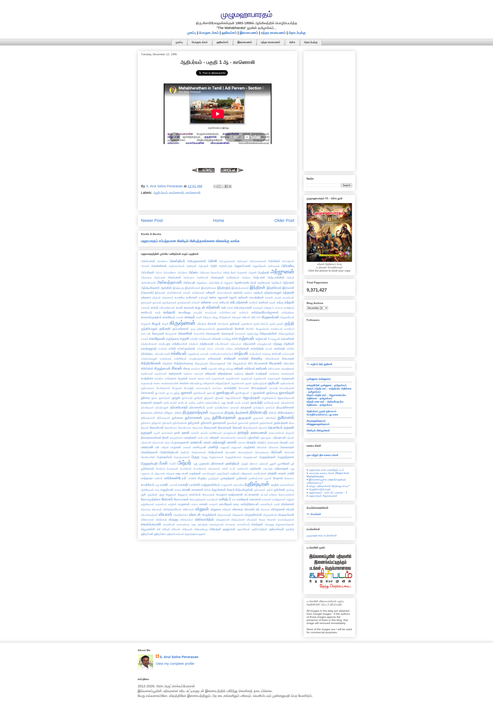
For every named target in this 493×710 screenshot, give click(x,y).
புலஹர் (244, 463)
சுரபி (208, 378)
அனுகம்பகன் (242, 266)
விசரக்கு (146, 509)
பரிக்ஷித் (251, 442)
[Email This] (215, 186)
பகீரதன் (214, 437)
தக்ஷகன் (146, 402)
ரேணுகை (183, 494)
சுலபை (157, 383)
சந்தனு (277, 343)
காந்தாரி (169, 312)
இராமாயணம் (249, 33)
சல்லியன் (179, 353)
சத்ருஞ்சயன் (264, 343)
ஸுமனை (230, 524)
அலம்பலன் (159, 277)
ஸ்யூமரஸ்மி (148, 529)
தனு (223, 402)
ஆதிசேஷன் (263, 282)
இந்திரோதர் (274, 287)
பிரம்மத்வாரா (262, 452)
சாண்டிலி (215, 353)
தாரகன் (234, 407)
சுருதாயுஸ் (288, 378)
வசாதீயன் (212, 499)
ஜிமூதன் (209, 397)
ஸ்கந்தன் (257, 524)
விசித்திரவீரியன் (172, 509)
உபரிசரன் (191, 297)
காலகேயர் (168, 317)
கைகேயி (289, 328)
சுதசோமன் (147, 373)
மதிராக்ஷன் (281, 468)
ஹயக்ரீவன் (243, 529)
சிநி (229, 363)
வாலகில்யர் (266, 504)
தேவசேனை (184, 427)
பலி (157, 447)
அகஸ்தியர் (177, 261)
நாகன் (204, 432)
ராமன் (186, 490)
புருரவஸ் (204, 463)
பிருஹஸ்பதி (149, 463)
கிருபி (165, 323)
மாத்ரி (290, 473)
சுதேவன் (210, 373)
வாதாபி (213, 504)
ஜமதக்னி (259, 392)
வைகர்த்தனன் (286, 519)
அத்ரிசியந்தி (225, 266)
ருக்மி (270, 489)
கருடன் (200, 307)
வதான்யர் (161, 504)
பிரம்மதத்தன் (245, 452)
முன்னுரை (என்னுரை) (319, 378)
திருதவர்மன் (217, 412)
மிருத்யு (202, 478)
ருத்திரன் (153, 494)
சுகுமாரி (212, 368)
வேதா (262, 519)
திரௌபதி (258, 412)
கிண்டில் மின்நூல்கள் (318, 430)
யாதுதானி (226, 484)
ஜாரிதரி (198, 397)
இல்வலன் (160, 292)
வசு (234, 499)
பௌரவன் (172, 468)
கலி (223, 307)
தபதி (230, 402)
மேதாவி (278, 478)
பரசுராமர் (196, 442)
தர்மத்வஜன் (162, 407)
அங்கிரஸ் (274, 261)
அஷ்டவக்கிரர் (275, 277)
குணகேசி (246, 323)
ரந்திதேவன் (147, 489)
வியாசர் (165, 514)
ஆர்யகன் (288, 282)
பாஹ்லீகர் (249, 447)
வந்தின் (172, 504)
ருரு (161, 494)
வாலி (277, 504)
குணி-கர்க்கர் (260, 323)
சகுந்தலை (172, 338)
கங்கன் (196, 302)
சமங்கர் (162, 348)
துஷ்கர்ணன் (266, 422)
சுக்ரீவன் (249, 368)
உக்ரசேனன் (198, 292)
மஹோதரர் (246, 473)
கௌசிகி (199, 333)
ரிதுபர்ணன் (219, 489)
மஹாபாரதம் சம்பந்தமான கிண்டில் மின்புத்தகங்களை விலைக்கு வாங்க (190, 241)
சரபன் (269, 348)
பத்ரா (167, 442)
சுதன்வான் (161, 373)
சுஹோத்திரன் (222, 383)
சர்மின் (290, 348)
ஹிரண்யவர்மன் (175, 534)
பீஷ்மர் (184, 463)
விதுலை (216, 509)
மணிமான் (242, 468)
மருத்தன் (195, 473)
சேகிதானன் (163, 388)
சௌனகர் (147, 392)
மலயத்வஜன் (209, 473)
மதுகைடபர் (147, 473)
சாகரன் (204, 353)
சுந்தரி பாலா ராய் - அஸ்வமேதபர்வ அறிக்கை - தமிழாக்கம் (325, 403)
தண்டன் (183, 402)
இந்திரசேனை (208, 287)
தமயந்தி (257, 402)
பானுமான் (236, 447)
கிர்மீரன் (201, 323)
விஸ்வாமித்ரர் (204, 519)
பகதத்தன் (190, 437)
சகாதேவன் (157, 339)
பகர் (206, 437)
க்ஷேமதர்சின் (268, 333)
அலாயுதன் (217, 277)
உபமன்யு (179, 297)
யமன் (164, 485)
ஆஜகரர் (228, 282)
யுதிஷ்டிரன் (257, 484)
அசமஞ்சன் (288, 261)
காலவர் (189, 317)
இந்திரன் (257, 287)
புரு (196, 463)
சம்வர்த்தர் (257, 348)
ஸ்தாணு (269, 524)
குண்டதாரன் (276, 323)
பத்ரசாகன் (157, 442)
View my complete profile (175, 664)
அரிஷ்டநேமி (229, 272)
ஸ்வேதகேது (201, 529)
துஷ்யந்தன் (281, 422)
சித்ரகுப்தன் (201, 363)
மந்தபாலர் (159, 473)
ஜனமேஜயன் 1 (243, 392)
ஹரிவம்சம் (229, 33)
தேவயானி (210, 427)
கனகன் (145, 307)
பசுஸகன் (241, 437)
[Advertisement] (329, 110)
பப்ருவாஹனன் (180, 442)
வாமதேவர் (225, 504)
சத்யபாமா (235, 343)
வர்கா (194, 504)
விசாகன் (157, 509)
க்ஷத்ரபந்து (252, 333)
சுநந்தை (238, 373)
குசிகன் (235, 323)
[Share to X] (223, 186)
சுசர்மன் (261, 368)
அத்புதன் (203, 266)
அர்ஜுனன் (282, 271)
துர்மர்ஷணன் (180, 422)
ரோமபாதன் (208, 494)
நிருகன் (290, 432)
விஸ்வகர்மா (186, 519)
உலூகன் (223, 297)
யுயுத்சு (275, 484)
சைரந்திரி (230, 388)
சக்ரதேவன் (204, 338)
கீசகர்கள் (223, 323)
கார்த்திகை (288, 312)
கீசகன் (211, 323)
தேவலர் (237, 427)
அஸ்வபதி (189, 282)
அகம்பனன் (148, 261)
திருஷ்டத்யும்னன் (237, 412)
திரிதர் (178, 412)
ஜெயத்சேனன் (233, 397)
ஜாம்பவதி (187, 397)
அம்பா (158, 272)
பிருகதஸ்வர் (164, 457)
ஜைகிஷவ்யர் (269, 397)
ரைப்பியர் (195, 494)
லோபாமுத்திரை (151, 499)
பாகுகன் (175, 447)
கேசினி (239, 328)
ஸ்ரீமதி (166, 529)
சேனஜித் (189, 388)
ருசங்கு (290, 489)
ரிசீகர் (207, 489)
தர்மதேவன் (147, 407)
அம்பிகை (182, 272)
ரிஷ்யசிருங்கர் (244, 489)
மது (292, 468)
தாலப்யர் (270, 407)
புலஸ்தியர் (232, 463)
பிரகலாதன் (287, 447)
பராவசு (241, 442)
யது (157, 484)
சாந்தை (266, 353)
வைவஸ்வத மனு (186, 524)
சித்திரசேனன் (151, 363)
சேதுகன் (177, 388)
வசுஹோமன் (279, 499)
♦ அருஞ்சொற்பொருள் (319, 489)
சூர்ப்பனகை (147, 388)
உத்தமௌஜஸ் (273, 292)
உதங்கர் (238, 292)
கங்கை (206, 302)
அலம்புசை (189, 277)
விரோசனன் (147, 519)
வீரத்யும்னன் (238, 519)
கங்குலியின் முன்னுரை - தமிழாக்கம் (327, 385)
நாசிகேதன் (215, 432)
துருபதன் (244, 418)
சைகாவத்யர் (203, 388)
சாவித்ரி (243, 358)
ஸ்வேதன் (215, 529)
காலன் (180, 317)
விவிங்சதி (161, 519)
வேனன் (271, 519)
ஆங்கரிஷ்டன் (216, 282)
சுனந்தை (274, 373)
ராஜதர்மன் (167, 489)
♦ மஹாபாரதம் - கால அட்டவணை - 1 (327, 492)
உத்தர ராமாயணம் (273, 33)
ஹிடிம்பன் (147, 534)
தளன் (210, 407)
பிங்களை (274, 447)
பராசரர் (232, 442)
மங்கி (225, 468)
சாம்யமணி (288, 353)
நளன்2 (195, 432)
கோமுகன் (171, 333)
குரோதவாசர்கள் (206, 328)
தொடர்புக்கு (297, 33)
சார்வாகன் (214, 358)
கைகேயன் (277, 328)
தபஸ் (238, 402)
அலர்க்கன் (202, 277)
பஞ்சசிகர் (253, 437)
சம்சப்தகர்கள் (186, 348)
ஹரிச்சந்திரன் (259, 529)
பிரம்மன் (276, 452)
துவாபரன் (243, 422)
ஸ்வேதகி (187, 529)
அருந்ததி (263, 272)
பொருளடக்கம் (209, 33)
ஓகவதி (157, 302)
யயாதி (183, 485)
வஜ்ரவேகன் (147, 504)
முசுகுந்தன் (228, 478)
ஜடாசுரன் (160, 392)
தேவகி (145, 427)
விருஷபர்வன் (286, 514)
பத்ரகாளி (146, 442)
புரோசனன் (217, 463)
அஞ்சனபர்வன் (177, 266)
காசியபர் (146, 312)
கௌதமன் (213, 333)
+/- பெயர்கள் (314, 514)
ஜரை (154, 397)
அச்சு (292, 42)
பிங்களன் (262, 447)
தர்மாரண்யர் (197, 407)
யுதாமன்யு (238, 484)
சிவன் (177, 368)
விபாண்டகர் (252, 509)
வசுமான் (266, 499)
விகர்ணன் (287, 504)
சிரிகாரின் (288, 363)
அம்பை (193, 272)
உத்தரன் (288, 292)
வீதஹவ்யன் (223, 519)
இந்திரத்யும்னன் (240, 287)
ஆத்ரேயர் (276, 282)
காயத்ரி (198, 312)
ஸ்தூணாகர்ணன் (285, 524)
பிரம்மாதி (289, 452)
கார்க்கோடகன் (228, 312)
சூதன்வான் (237, 383)
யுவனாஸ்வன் (287, 484)
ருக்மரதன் (259, 489)
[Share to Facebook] (226, 186)
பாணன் (187, 447)
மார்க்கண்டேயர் (175, 478)
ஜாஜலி (176, 397)
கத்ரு (280, 302)
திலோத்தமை (286, 412)
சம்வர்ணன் (242, 348)
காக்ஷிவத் (288, 307)
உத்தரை (146, 297)
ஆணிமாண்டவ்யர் (245, 282)
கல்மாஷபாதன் (243, 307)
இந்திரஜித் (224, 287)
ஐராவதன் (146, 302)
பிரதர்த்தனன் (149, 452)
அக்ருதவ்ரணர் (227, 261)
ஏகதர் (278, 297)
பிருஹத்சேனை (233, 457)
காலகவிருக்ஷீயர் (151, 317)
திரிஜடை (169, 412)
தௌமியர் (275, 427)
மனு (177, 473)
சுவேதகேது (195, 383)
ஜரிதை (145, 397)
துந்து (207, 417)
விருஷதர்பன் (270, 514)
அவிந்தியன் (232, 277)
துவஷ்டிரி (232, 422)
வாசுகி (203, 504)
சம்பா (210, 348)
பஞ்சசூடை (266, 437)
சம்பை (229, 348)
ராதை (178, 489)
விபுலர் (290, 509)
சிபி (250, 363)
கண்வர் (263, 302)
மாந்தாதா (147, 478)
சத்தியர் (193, 343)
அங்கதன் (242, 261)
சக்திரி (194, 338)
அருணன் (242, 272)
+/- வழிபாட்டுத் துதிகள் (319, 364)
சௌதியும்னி (287, 388)
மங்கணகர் (214, 468)
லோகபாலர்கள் (286, 494)
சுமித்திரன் (171, 378)
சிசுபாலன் (288, 358)
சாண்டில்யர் (227, 353)
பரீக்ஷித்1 (261, 442)
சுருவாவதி (147, 383)
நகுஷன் (146, 433)
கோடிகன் (158, 333)
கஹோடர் (269, 307)
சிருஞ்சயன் (162, 368)
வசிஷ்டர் (225, 499)
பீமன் (163, 463)
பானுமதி (224, 447)
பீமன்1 (173, 463)
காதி (157, 312)
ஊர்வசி (243, 297)
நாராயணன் (259, 433)
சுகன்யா (195, 368)
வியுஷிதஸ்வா (181, 514)
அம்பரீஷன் (147, 272)
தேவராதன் (224, 427)
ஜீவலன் (219, 397)
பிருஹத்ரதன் (267, 457)
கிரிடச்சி (255, 317)
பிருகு (195, 457)
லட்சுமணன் (252, 494)
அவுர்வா (246, 277)
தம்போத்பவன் (272, 402)
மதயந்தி (267, 468)
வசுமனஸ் (255, 499)
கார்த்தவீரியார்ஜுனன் (265, 312)
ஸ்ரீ (158, 529)
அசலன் (145, 266)
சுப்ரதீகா (159, 378)
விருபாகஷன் (224, 514)
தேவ (291, 422)
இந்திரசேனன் (192, 287)
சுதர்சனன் (175, 373)
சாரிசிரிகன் (180, 358)
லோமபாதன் (181, 499)
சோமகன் (244, 388)
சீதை (186, 368)
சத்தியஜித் (164, 343)
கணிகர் (253, 302)
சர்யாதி (159, 353)
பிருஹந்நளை (286, 457)
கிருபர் (156, 324)
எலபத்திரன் (256, 297)
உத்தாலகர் (167, 297)
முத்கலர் (241, 478)
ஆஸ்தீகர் (166, 287)
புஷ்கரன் (263, 463)
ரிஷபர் (231, 489)
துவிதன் (254, 422)
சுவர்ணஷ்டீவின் (170, 383)
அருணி (252, 272)
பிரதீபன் (185, 452)
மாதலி (272, 473)
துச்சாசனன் (193, 418)
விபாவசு (265, 509)
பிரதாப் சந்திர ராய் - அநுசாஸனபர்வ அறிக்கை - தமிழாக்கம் (326, 396)
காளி (199, 317)
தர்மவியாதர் (179, 407)
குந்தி (289, 323)
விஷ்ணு (173, 519)
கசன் (215, 302)
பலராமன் (147, 447)
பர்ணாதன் (272, 442)
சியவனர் (275, 363)
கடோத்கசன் (239, 302)
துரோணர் (286, 417)
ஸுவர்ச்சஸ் (243, 524)
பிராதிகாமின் (148, 457)
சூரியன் (273, 383)
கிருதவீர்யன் (287, 317)
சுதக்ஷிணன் (287, 368)
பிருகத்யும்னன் (182, 457)
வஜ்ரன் (290, 499)
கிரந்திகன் (225, 317)
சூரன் (248, 383)
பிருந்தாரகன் (216, 457)
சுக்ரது (229, 368)
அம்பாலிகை (169, 272)
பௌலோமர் (199, 468)
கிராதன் (236, 317)
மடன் (232, 468)
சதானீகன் (287, 338)
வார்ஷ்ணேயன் (250, 504)
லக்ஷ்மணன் (235, 494)
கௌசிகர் (185, 333)
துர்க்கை (146, 422)
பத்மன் (290, 437)
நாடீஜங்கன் (229, 432)
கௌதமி (240, 333)
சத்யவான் (249, 343)
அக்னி (212, 261)
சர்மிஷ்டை (147, 353)
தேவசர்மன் (157, 427)
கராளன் (189, 307)
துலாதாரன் (219, 422)
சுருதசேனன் (233, 378)
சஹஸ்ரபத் (193, 353)
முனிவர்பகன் (256, 478)
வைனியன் (169, 524)
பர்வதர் (283, 442)
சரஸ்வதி (279, 348)
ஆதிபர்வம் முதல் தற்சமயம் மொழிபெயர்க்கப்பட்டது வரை (322, 413)
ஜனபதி (211, 392)
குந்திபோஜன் (149, 328)
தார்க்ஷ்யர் (258, 407)
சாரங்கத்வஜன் (149, 358)
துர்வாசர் (206, 422)
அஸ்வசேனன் (148, 282)
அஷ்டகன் (259, 277)
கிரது (215, 317)
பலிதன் (165, 447)
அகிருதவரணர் (196, 261)
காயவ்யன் (211, 312)
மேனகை (289, 478)
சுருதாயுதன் (274, 378)
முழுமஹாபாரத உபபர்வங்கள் (322, 535)
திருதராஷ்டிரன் (195, 412)
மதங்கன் (255, 468)
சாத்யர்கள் (255, 353)
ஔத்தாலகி (184, 302)
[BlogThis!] (219, 186)
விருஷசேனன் (253, 514)
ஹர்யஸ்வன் (276, 529)
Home (218, 220)
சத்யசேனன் (222, 343)
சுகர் (204, 368)
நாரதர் (243, 432)
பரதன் (207, 442)
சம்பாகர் (219, 348)
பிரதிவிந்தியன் (169, 452)
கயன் (179, 307)
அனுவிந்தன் (259, 266)
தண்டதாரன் (170, 402)
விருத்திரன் (209, 514)
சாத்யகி (241, 353)
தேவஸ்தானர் (250, 427)
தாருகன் (246, 407)
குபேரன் (164, 329)
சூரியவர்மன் (287, 383)
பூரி (292, 463)
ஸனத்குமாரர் (216, 524)
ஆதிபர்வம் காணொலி (168, 193)
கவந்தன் (258, 307)
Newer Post (152, 220)
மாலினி (192, 478)
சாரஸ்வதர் (165, 358)
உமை (212, 297)
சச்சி (235, 338)
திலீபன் (273, 412)
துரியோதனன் (224, 417)
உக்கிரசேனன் (174, 292)
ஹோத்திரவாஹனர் (195, 534)
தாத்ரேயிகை (222, 407)
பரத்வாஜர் (219, 442)
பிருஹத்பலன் (250, 457)
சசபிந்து (226, 338)
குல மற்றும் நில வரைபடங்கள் (322, 455)
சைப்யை (217, 388)
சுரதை (201, 378)
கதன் (272, 302)
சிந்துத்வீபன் (240, 363)
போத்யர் (160, 468)
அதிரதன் (191, 266)
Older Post (284, 220)
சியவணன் (261, 363)
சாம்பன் (276, 353)
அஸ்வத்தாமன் (169, 282)
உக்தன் (187, 292)
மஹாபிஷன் (223, 473)
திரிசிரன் (158, 412)
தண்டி (192, 402)
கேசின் (250, 328)
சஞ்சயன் (246, 338)
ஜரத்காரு (272, 392)
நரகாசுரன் (167, 432)
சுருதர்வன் (246, 378)
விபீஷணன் (278, 509)
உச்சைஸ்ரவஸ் (224, 292)
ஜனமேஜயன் (225, 393)
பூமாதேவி (284, 463)
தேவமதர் (198, 427)
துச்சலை (177, 417)
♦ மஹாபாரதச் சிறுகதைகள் (322, 495)
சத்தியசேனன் (149, 343)
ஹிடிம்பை (160, 534)
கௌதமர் (227, 333)
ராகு (157, 489)
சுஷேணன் (208, 383)
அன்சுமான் (274, 266)
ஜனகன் (186, 393)
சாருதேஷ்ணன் (197, 358)
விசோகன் (188, 509)
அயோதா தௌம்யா (211, 272)
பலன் (291, 442)
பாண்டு (213, 447)
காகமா (279, 307)
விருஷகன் (238, 514)
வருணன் (184, 504)
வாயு (236, 504)
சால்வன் (230, 358)
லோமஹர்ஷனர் (198, 499)
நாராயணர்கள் (276, 432)
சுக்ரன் (238, 368)
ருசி (143, 494)
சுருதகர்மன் (218, 378)
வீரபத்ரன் (252, 519)
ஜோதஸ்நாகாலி (286, 397)
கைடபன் (146, 333)
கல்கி (230, 307)
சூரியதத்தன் (259, 383)
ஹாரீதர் (290, 529)
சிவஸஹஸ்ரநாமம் (316, 420)
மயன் (184, 473)
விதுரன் (202, 509)
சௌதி (273, 388)
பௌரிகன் (186, 468)
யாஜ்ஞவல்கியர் (210, 484)
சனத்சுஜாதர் (149, 348)
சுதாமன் (198, 373)
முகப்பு (191, 33)
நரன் (177, 432)
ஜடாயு (170, 392)
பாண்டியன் (199, 447)
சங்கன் (216, 338)
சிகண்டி (256, 358)
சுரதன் (192, 378)
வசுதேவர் (242, 499)
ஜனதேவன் (200, 392)
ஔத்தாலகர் (169, 302)
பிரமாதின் (230, 452)
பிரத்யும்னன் (215, 452)
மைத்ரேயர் (147, 484)
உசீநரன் (210, 292)
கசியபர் (224, 302)
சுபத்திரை (147, 378)
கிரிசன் (246, 317)
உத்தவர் (156, 297)
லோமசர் (167, 499)
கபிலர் (154, 307)
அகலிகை (162, 261)
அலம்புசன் (174, 277)
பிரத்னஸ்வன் (199, 452)
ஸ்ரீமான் (176, 529)
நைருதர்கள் (176, 437)
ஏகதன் (269, 297)
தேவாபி (263, 427)
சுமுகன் (183, 378)
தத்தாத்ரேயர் (212, 402)
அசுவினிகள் (159, 266)
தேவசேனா (171, 427)
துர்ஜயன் (156, 422)
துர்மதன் (167, 422)
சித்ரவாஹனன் (217, 363)
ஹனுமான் (229, 529)
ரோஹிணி (221, 494)
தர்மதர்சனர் (287, 402)
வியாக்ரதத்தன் (149, 514)
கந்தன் (289, 302)
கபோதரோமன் (167, 307)
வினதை (237, 509)
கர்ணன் (213, 307)
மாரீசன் (158, 478)
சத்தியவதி (207, 343)
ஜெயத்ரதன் (251, 398)
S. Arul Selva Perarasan (179, 657)
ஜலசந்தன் (164, 397)
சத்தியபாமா (179, 343)
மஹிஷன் (235, 473)
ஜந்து (177, 392)
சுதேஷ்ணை (225, 373)
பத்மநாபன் (279, 437)
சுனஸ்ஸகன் (287, 373)
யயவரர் (173, 484)
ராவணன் (197, 489)
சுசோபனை (274, 368)
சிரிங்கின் (147, 368)
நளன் (185, 433)
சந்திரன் (289, 343)
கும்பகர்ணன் (180, 328)
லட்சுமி (264, 494)
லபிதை (273, 494)
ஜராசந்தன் (286, 393)
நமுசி (157, 432)
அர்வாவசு (146, 277)
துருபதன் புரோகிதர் (264, 417)
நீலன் (165, 437)
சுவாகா (184, 383)
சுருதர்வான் (260, 378)
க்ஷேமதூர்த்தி (286, 333)
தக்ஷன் (157, 402)
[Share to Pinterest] (230, 186)
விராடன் (195, 515)
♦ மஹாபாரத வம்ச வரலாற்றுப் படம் (325, 469)
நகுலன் (289, 427)
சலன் (167, 353)
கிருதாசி (146, 323)
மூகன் (268, 478)
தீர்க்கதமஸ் (163, 417)
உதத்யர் (258, 292)
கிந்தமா (207, 317)
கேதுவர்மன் (262, 328)
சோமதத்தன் (259, 388)
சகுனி (184, 339)
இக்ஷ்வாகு (178, 287)
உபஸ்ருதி (203, 297)
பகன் (200, 437)
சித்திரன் (168, 363)
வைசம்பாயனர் (151, 524)
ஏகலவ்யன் (288, 297)
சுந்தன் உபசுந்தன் (256, 373)
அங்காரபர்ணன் (257, 261)
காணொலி (193, 193)
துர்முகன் (194, 422)
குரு (193, 328)
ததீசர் (200, 402)
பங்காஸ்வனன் (228, 437)
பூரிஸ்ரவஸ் (147, 468)
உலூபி (233, 297)
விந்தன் (227, 509)
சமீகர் (172, 348)
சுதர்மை (188, 373)
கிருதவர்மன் (270, 317)
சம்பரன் (201, 348)
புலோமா (253, 463)
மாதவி (282, 473)
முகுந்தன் (213, 478)
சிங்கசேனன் (272, 358)
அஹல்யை (202, 282)
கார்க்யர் (243, 312)
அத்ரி (213, 266)
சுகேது (221, 368)
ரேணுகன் (171, 494)
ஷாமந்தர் (203, 524)
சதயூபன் (275, 338)
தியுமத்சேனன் (285, 407)
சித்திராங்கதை (183, 363)
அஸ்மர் (290, 277)
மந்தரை (170, 473)
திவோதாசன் (148, 417)
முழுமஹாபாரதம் (246, 14)
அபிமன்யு (287, 266)
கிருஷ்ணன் (182, 323)
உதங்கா (248, 292)
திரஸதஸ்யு (147, 412)
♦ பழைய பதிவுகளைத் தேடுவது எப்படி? (328, 486)
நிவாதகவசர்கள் (151, 437)
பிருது (204, 457)
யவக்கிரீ (194, 484)
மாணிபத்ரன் (260, 473)
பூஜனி (272, 463)
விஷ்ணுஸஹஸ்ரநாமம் (318, 424)
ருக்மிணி (279, 489)
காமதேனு (185, 312)
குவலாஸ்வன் (225, 328)
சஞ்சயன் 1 (263, 338)
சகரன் (144, 338)
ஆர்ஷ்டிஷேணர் (150, 287)
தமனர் (245, 402)
